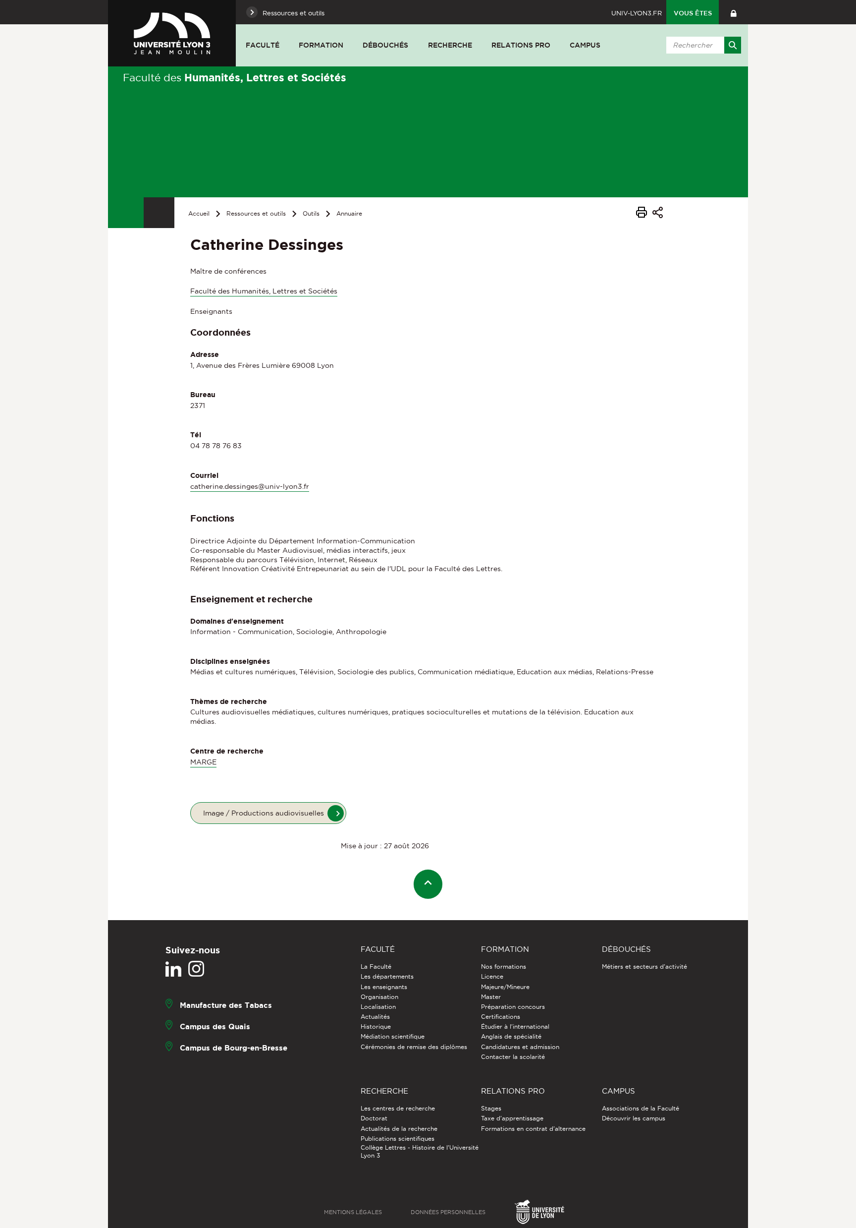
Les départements (387, 976)
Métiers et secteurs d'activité (644, 966)
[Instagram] (196, 969)
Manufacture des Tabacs (226, 1005)
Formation (321, 45)
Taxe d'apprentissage (512, 1118)
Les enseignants (384, 987)
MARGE (203, 762)
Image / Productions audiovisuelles (263, 813)
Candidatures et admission (520, 1047)
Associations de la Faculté (640, 1108)
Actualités (375, 1016)
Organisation (379, 997)
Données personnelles (448, 1212)
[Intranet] (733, 12)
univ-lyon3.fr (636, 12)
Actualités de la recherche (399, 1128)
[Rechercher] (732, 45)
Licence (492, 976)
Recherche (450, 45)
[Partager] (657, 214)
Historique (376, 1026)
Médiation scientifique (393, 1036)
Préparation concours (513, 1006)
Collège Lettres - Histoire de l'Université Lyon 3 (420, 1151)
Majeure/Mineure (505, 987)
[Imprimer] (641, 214)
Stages (491, 1108)
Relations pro (520, 45)
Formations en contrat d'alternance (533, 1128)
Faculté (262, 45)
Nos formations (503, 966)
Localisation (378, 1006)
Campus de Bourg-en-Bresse (233, 1048)
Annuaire (349, 213)
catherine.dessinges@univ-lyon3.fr (249, 486)
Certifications (500, 1016)
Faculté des (234, 77)
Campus (585, 45)
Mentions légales (353, 1212)
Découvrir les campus (633, 1118)
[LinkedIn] (173, 969)
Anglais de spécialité (511, 1036)
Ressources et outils (256, 213)
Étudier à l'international (515, 1026)
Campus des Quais (215, 1026)
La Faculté (376, 966)
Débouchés (385, 45)
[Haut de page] (428, 884)
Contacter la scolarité (513, 1056)
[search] (702, 45)
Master (491, 997)
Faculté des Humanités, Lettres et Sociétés (263, 291)
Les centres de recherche (398, 1108)
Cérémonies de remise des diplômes (414, 1047)
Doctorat (374, 1118)
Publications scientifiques (397, 1138)
